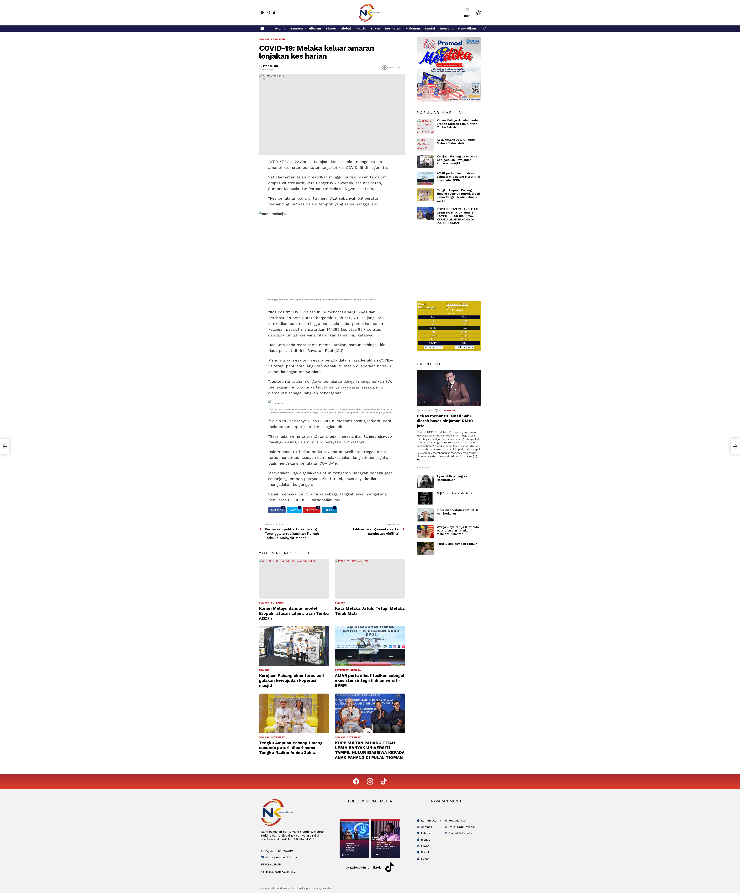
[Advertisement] (449, 265)
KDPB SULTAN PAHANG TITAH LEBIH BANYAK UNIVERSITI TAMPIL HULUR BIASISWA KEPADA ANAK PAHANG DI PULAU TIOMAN (369, 750)
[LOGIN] (478, 13)
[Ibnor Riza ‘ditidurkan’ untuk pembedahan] (425, 514)
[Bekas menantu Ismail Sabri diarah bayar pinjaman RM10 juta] (449, 388)
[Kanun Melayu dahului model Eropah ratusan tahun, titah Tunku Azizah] (294, 579)
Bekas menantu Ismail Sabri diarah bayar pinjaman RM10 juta (445, 421)
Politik (361, 28)
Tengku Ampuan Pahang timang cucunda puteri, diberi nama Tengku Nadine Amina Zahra (291, 747)
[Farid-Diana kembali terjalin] (425, 548)
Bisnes (331, 28)
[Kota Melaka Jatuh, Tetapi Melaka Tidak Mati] (370, 579)
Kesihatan (393, 28)
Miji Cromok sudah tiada (454, 493)
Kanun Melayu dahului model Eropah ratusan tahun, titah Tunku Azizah (294, 613)
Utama (280, 28)
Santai (430, 28)
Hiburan (315, 28)
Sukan (375, 28)
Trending (466, 16)
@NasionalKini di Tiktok (363, 867)
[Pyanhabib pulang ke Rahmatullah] (425, 481)
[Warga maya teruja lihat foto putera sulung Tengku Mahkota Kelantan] (425, 531)
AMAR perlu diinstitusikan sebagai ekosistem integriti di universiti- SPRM (369, 680)
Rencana (446, 28)
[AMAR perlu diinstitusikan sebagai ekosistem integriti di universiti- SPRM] (370, 646)
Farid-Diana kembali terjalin (457, 544)
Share (264, 79)
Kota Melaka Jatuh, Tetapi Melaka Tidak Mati (456, 141)
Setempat (278, 602)
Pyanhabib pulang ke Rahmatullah (452, 478)
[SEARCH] (485, 28)
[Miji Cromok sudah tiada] (425, 498)
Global (346, 28)
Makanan (412, 28)
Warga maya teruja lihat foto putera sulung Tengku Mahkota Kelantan (458, 530)
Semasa (296, 28)
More (421, 460)
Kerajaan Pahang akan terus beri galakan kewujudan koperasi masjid (291, 680)
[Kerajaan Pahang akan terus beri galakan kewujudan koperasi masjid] (294, 646)
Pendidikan (467, 28)
